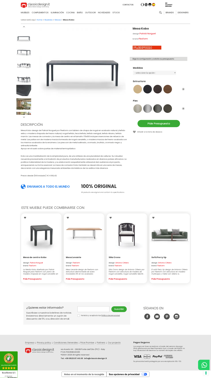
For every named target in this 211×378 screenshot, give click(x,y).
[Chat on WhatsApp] (204, 365)
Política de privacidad (110, 315)
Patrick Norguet (148, 33)
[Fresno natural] (137, 89)
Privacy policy (44, 343)
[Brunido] (167, 108)
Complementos (40, 12)
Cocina (70, 12)
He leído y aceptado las (100, 315)
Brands (170, 12)
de (149, 4)
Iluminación (57, 12)
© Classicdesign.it (43, 351)
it (142, 4)
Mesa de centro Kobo (35, 257)
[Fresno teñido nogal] (167, 89)
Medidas (138, 68)
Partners (101, 343)
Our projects (114, 343)
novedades (104, 12)
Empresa (29, 343)
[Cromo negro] (157, 108)
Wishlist (26, 217)
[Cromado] (147, 108)
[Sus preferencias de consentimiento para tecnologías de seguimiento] (206, 373)
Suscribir (119, 309)
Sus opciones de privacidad (124, 374)
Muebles (25, 12)
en (146, 4)
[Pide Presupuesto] (41, 233)
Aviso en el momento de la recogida (84, 374)
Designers (183, 12)
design (33, 263)
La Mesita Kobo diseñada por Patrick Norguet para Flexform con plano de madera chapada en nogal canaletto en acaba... (40, 271)
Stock (116, 12)
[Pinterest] (167, 319)
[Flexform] (147, 47)
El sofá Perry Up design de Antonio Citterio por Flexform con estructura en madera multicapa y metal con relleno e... (169, 271)
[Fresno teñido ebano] (147, 89)
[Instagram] (176, 319)
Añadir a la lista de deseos (149, 131)
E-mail (94, 309)
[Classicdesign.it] (35, 6)
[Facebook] (147, 319)
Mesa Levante (73, 257)
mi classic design (168, 4)
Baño (80, 12)
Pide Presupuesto (159, 123)
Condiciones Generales (66, 343)
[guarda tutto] (183, 89)
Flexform (143, 38)
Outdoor (90, 12)
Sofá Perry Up (158, 257)
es (153, 4)
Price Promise (87, 343)
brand (29, 265)
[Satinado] (137, 108)
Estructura (139, 81)
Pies (135, 101)
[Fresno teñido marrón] (157, 89)
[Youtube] (157, 319)
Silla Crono (114, 257)
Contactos (128, 4)
